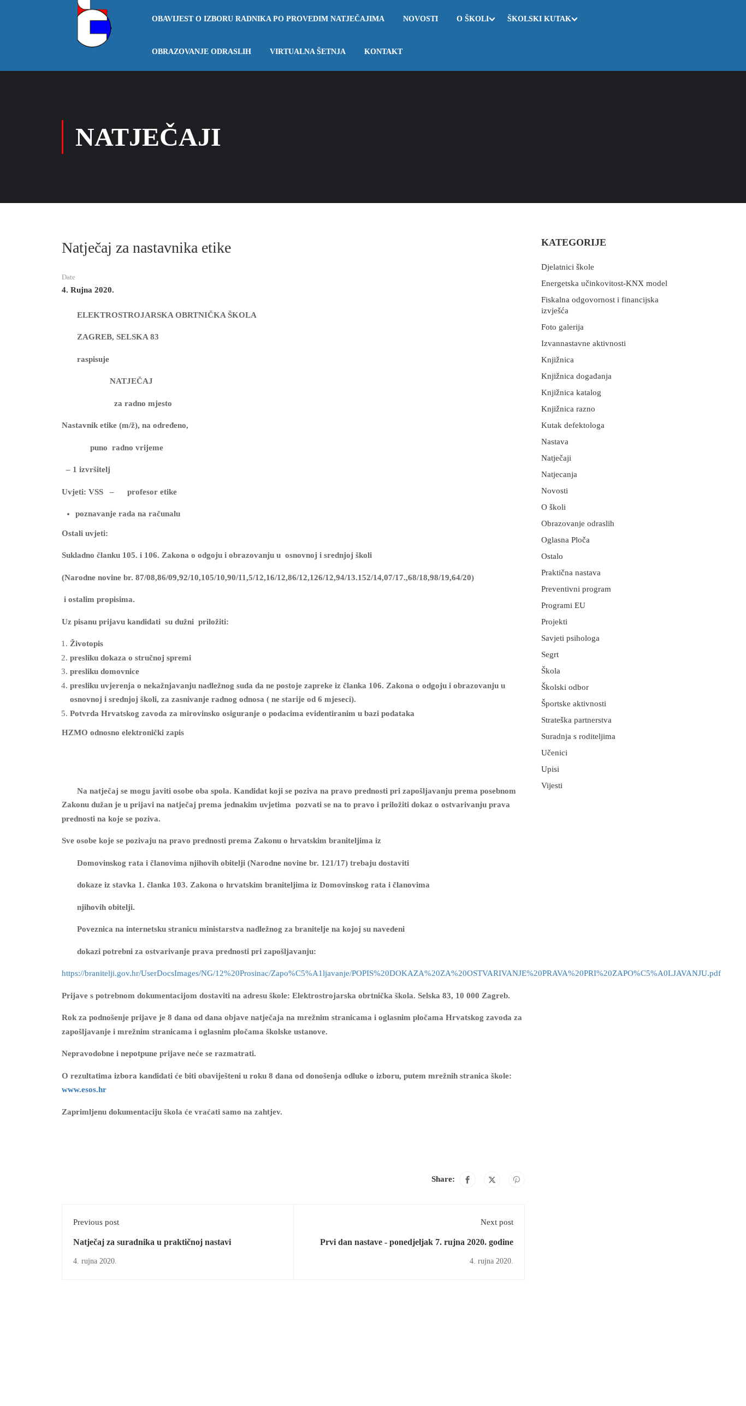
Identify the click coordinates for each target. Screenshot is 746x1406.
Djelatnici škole (567, 267)
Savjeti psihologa (570, 638)
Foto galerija (562, 327)
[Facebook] (467, 1179)
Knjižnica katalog (571, 392)
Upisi (550, 769)
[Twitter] (492, 1179)
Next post (497, 1222)
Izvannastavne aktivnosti (583, 343)
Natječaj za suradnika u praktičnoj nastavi (152, 1242)
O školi (473, 19)
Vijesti (552, 785)
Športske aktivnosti (573, 703)
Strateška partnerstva (576, 720)
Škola (550, 670)
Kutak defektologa (573, 425)
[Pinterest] (516, 1179)
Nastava (555, 441)
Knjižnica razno (568, 408)
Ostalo (552, 556)
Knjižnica (557, 359)
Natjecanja (559, 474)
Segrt (550, 654)
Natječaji (556, 458)
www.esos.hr (84, 1089)
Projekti (554, 621)
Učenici (554, 752)
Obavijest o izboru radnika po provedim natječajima (268, 19)
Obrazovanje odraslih (201, 51)
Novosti (420, 19)
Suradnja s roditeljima (578, 736)
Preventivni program (576, 589)
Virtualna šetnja (308, 51)
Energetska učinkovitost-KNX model (604, 283)
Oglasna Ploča (565, 539)
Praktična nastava (571, 572)
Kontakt (383, 51)
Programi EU (563, 605)
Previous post (96, 1222)
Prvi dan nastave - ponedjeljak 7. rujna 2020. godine (416, 1242)
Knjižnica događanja (576, 376)
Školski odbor (565, 687)
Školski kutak (539, 19)
